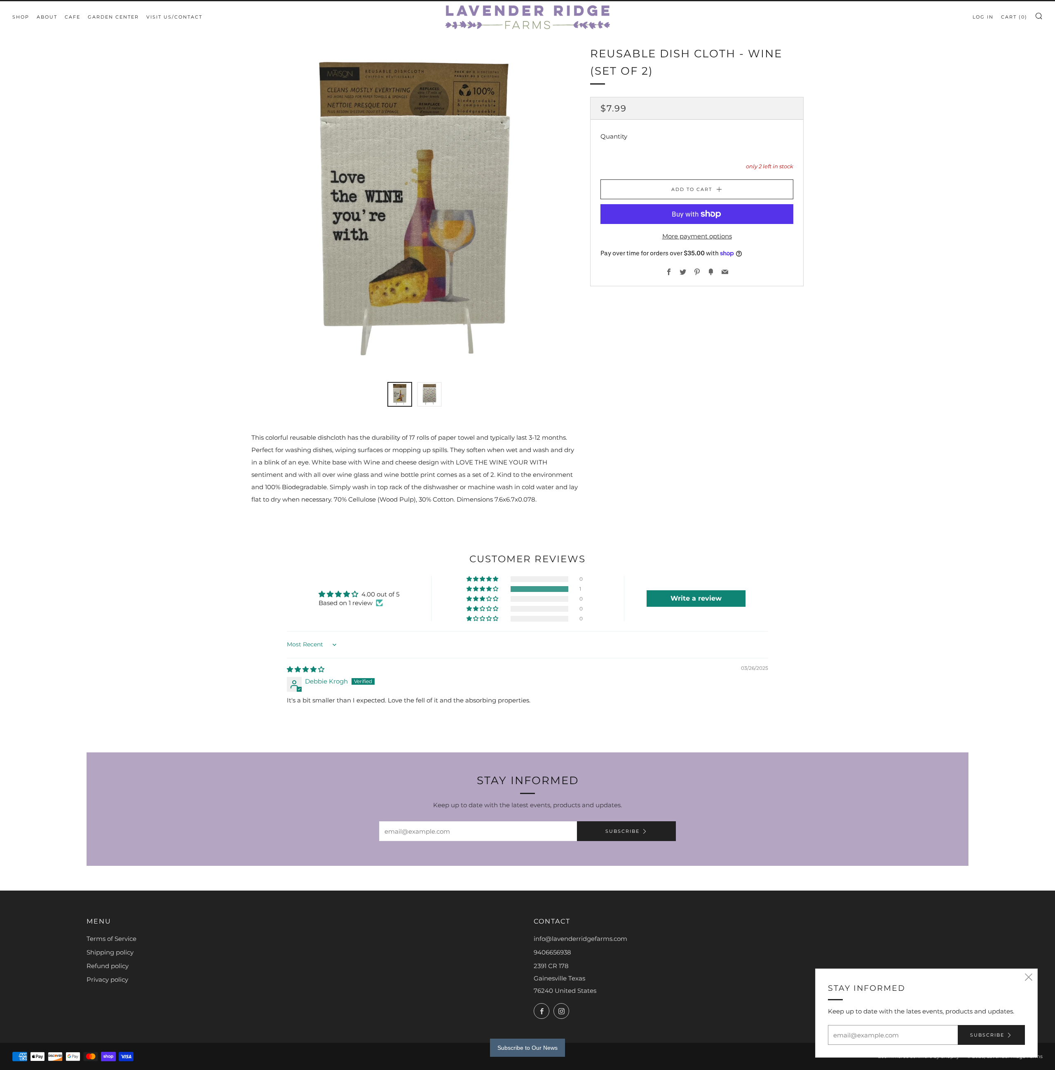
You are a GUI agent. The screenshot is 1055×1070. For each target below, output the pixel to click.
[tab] (399, 394)
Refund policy (108, 966)
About (47, 17)
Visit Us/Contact (174, 17)
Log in (983, 17)
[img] (305, 669)
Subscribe (622, 831)
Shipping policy (110, 952)
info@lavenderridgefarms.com (580, 939)
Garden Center (113, 17)
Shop (20, 17)
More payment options (697, 236)
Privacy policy (107, 979)
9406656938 (552, 952)
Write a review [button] (696, 598)
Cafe (72, 17)
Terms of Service (111, 939)
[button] (483, 589)
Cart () (1014, 17)
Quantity (613, 137)
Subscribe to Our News (527, 1047)
